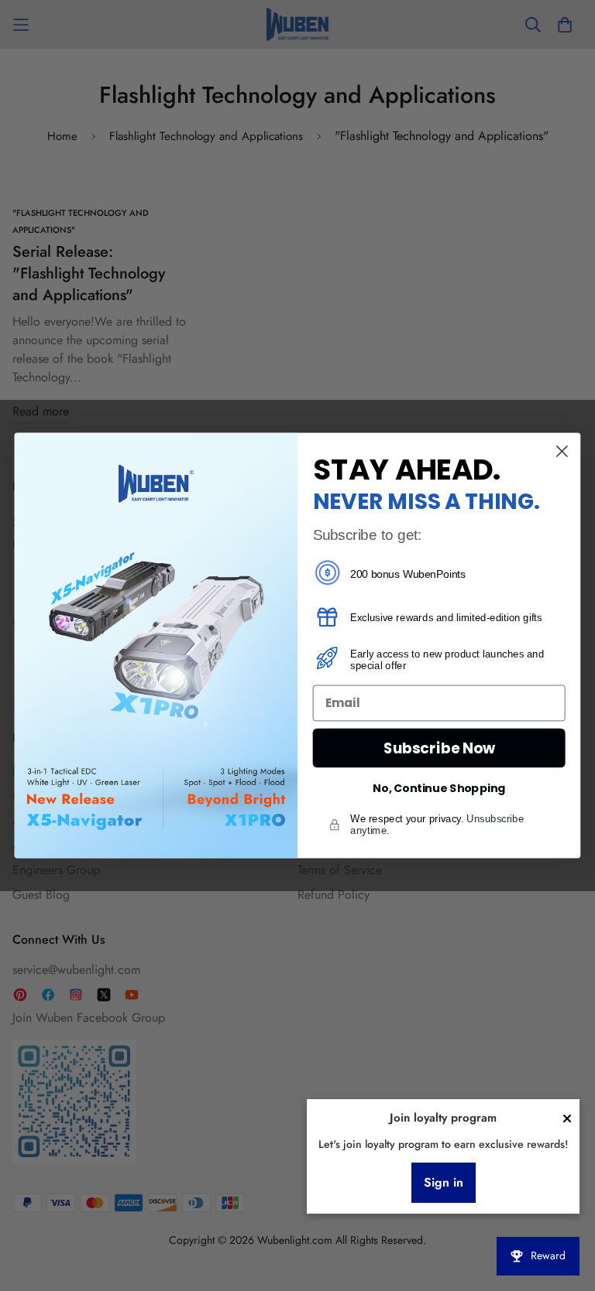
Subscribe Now (439, 748)
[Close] (567, 1118)
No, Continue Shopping (439, 788)
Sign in (443, 1182)
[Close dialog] (562, 451)
